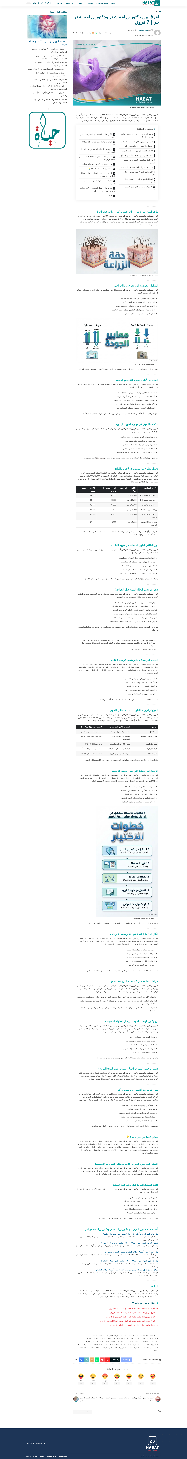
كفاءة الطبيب (145, 1347)
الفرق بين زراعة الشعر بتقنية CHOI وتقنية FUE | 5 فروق (132, 1308)
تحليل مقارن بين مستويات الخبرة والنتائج (137, 155)
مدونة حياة (94, 117)
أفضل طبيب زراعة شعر (134, 1335)
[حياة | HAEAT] (151, 3)
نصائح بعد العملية (82, 1347)
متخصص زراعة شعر (134, 1347)
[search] (39, 3)
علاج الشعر (155, 11)
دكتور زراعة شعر (140, 1344)
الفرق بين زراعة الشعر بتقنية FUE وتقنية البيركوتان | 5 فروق (130, 1316)
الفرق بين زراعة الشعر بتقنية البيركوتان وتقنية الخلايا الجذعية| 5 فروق (127, 1321)
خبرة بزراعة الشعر (152, 1344)
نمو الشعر (155, 1350)
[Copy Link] (89, 33)
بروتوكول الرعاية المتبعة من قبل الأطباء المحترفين (98, 150)
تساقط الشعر (145, 1341)
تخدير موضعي (111, 1338)
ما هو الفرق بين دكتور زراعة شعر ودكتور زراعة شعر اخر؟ (137, 135)
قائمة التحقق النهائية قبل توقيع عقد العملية (99, 182)
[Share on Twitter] (99, 33)
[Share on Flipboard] (107, 1359)
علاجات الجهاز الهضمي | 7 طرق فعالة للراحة (48, 43)
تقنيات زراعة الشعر (134, 1341)
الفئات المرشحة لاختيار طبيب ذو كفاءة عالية (139, 173)
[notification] (42, 3)
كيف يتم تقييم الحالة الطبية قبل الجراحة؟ (136, 167)
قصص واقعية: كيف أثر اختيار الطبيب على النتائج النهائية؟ (97, 158)
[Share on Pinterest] (102, 1359)
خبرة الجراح (90, 1341)
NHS (104, 670)
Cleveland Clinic (97, 479)
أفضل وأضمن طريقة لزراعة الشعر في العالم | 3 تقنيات (132, 1325)
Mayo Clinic (125, 219)
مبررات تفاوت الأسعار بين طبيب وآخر (97, 164)
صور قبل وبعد (120, 1344)
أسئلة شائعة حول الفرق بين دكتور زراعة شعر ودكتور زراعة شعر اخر (97, 189)
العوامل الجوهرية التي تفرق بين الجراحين (136, 141)
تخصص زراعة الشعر (99, 1338)
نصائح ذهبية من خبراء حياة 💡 (100, 168)
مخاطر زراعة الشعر (120, 1347)
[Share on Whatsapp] (96, 33)
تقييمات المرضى (121, 1341)
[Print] (81, 1359)
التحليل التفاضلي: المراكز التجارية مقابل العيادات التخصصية (97, 174)
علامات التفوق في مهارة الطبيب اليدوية (137, 150)
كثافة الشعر (154, 1347)
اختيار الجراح (104, 1335)
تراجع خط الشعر (87, 1338)
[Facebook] (51, 3)
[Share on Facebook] (103, 33)
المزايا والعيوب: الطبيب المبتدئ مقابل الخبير (139, 180)
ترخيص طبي (154, 1341)
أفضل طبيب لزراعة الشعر (117, 1335)
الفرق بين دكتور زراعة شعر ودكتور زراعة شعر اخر (142, 1338)
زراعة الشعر (130, 1344)
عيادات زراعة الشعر (92, 1344)
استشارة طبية (95, 1335)
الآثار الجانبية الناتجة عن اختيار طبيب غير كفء (97, 135)
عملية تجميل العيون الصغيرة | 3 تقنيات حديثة (46, 69)
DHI (147, 1335)
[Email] (93, 33)
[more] (53, 3)
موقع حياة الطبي (143, 30)
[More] (86, 33)
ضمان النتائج (111, 1344)
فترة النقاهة (81, 1344)
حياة (114, 369)
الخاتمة (109, 195)
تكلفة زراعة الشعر (110, 1341)
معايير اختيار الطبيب (107, 1347)
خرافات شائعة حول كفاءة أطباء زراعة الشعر (98, 143)
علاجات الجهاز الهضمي (61, 37)
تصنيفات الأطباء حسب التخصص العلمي (137, 146)
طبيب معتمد (103, 1344)
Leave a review (82, 1412)
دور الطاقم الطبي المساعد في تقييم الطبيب (139, 161)
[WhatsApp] (45, 3)
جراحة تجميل (98, 1341)
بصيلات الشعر (120, 1338)
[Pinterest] (48, 3)
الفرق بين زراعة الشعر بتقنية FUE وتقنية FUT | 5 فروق (132, 1312)
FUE (144, 1335)
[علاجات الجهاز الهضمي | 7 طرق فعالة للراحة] (47, 26)
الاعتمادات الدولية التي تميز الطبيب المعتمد (139, 188)
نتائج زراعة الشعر (94, 1347)
